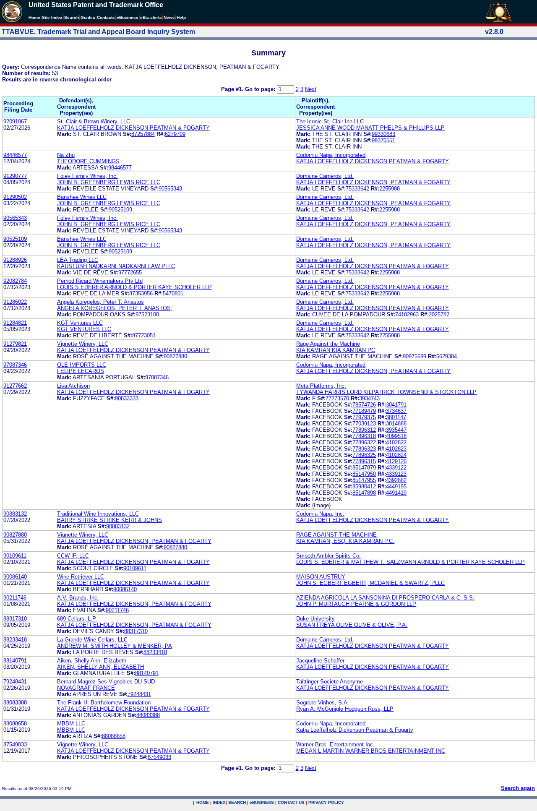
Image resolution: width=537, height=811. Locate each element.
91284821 (15, 323)
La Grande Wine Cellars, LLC (92, 639)
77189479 (364, 411)
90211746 (14, 598)
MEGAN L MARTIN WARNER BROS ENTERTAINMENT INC (370, 751)
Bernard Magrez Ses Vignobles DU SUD (106, 681)
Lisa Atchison (73, 386)
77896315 (364, 461)
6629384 (446, 356)
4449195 (396, 486)
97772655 (130, 272)
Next (310, 89)
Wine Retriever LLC (80, 577)
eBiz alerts (151, 17)
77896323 (364, 449)
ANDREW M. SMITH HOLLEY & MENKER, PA (114, 646)
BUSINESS (262, 802)
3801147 (396, 417)
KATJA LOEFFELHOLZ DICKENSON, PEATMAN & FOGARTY (373, 182)
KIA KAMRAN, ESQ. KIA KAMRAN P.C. (345, 541)
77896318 (364, 436)
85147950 (364, 474)
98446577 (15, 155)
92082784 (15, 281)
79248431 (15, 681)
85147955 (364, 480)
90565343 (170, 188)
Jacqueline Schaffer (320, 660)
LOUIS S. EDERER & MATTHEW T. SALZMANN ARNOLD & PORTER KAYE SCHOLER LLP (410, 562)
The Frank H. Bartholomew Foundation (104, 702)
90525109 (120, 209)
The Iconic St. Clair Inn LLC (330, 121)
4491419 (396, 493)
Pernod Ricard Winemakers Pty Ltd (100, 281)
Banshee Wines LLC (82, 197)
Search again (518, 788)
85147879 (364, 467)
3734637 (396, 411)
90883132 (15, 514)
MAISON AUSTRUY (320, 577)
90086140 (15, 577)
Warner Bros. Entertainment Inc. (335, 744)
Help (181, 17)
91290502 (15, 197)
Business (127, 17)
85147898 (364, 493)
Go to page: (261, 89)
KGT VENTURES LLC (84, 329)
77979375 (364, 417)
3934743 (369, 398)
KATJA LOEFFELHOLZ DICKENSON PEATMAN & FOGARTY (133, 128)
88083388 (15, 702)
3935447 (396, 430)
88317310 (15, 618)
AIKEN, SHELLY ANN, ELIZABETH (100, 667)
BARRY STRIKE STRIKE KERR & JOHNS (109, 520)
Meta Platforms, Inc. (321, 386)
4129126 (396, 461)
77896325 (364, 455)
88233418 (15, 639)
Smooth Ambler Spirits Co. (328, 556)
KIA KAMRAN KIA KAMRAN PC (335, 350)
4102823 (396, 449)
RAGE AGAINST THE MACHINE (336, 535)
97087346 (15, 365)
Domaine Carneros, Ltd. (325, 176)
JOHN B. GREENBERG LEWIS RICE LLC (108, 182)
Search (71, 17)
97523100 (147, 314)
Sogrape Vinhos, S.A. (322, 702)
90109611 (14, 556)
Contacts (106, 17)
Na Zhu (66, 155)
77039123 (364, 423)
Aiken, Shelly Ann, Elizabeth (91, 660)
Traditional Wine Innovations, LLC (98, 514)
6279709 (175, 134)
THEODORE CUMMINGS (88, 161)
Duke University (315, 618)
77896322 (364, 442)
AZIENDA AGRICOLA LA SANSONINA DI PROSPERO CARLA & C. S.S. (385, 598)
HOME (202, 802)
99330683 (383, 134)
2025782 (439, 314)
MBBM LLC (71, 723)
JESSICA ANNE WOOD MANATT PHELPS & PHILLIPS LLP (370, 128)
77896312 (364, 430)
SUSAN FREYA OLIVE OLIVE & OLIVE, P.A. (351, 625)
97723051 (144, 335)
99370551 (383, 140)
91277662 (15, 386)
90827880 (175, 356)
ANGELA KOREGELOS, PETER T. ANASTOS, (114, 308)
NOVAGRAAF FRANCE (86, 688)
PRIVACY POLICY (326, 802)
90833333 (126, 398)
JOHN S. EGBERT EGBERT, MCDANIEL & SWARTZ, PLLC (370, 583)
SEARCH (237, 802)
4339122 (396, 467)
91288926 (15, 260)
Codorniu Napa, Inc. (320, 514)
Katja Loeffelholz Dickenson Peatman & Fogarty (354, 730)
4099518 (396, 436)
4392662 (396, 480)
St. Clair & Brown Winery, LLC (93, 121)
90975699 (414, 356)
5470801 (173, 293)
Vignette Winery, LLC (82, 344)
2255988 (389, 188)
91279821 (15, 344)
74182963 (407, 314)
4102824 (396, 455)
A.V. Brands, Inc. (78, 598)
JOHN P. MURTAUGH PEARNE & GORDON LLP (356, 604)
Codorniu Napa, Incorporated (330, 155)
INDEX (219, 802)
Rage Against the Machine (328, 344)
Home (34, 17)
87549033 (15, 744)
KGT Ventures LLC (80, 323)
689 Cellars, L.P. (77, 618)
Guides (88, 17)
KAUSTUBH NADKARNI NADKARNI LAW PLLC (116, 266)
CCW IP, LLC (73, 556)
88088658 (15, 723)
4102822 (396, 442)
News (169, 17)
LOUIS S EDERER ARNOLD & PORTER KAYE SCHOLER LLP (134, 287)
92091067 (15, 121)
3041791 (396, 405)
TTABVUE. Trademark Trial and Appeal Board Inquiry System (98, 31)
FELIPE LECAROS (80, 371)
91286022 (15, 302)
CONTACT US (291, 802)
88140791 (15, 660)
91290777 (15, 176)
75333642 (357, 188)
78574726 (364, 405)
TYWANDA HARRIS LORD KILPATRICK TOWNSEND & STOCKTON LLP (386, 392)
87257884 (143, 134)
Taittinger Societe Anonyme (329, 681)
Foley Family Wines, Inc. (87, 176)
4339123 (396, 474)
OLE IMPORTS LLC (81, 365)
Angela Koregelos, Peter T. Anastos (100, 302)
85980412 (364, 486)
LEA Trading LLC (77, 260)
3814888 (396, 423)
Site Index (52, 17)
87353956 (141, 293)
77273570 (337, 398)
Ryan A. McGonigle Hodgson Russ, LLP (345, 709)
